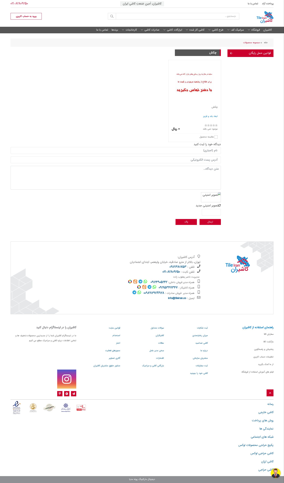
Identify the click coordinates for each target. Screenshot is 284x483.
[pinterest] (59, 394)
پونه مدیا (133, 479)
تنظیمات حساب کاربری (263, 357)
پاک (186, 222)
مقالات (161, 343)
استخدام (116, 335)
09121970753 (178, 267)
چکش (215, 107)
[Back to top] (270, 393)
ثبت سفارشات (202, 366)
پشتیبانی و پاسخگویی (263, 349)
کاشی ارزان (267, 461)
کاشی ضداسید (201, 343)
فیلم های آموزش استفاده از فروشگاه (257, 372)
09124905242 (159, 282)
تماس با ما (253, 4)
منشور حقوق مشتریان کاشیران (106, 366)
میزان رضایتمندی (200, 335)
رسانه (270, 404)
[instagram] (66, 379)
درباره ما (204, 350)
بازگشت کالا (268, 342)
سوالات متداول (157, 328)
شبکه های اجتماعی (262, 437)
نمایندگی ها (266, 428)
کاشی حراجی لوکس (261, 453)
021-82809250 (19, 3)
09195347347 (168, 287)
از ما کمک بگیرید (265, 364)
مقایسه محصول (207, 137)
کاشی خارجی (265, 412)
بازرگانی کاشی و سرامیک (153, 366)
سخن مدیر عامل (156, 350)
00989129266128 (154, 293)
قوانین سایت (114, 328)
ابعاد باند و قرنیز (210, 116)
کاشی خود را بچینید (199, 373)
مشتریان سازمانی (200, 358)
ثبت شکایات (202, 328)
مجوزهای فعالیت (112, 350)
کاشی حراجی (265, 469)
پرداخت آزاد (267, 4)
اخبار (118, 343)
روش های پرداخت (262, 420)
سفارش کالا (268, 334)
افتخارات (160, 358)
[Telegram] (73, 394)
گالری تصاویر (114, 358)
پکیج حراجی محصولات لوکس (255, 445)
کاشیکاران (160, 335)
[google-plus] (66, 394)
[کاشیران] (256, 17)
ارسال (210, 222)
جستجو (112, 16)
